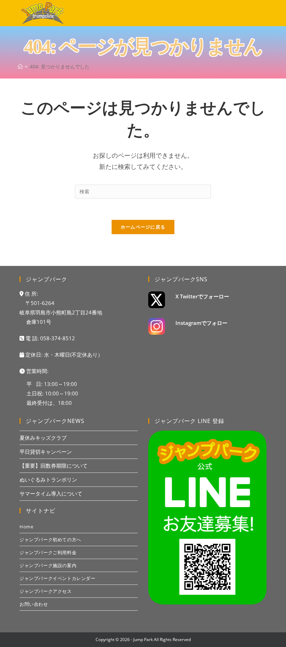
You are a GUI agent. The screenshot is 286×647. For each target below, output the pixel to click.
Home (26, 526)
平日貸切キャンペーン (46, 451)
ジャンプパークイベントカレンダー (58, 578)
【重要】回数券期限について (54, 465)
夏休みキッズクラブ (43, 437)
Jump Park (143, 639)
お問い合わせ (34, 604)
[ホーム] (20, 66)
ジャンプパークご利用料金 (48, 552)
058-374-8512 (57, 338)
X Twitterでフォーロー (202, 296)
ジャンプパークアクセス (46, 591)
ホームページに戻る (143, 227)
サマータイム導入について (51, 493)
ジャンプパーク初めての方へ (50, 539)
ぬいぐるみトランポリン (48, 479)
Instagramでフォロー (201, 322)
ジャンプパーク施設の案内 (48, 565)
